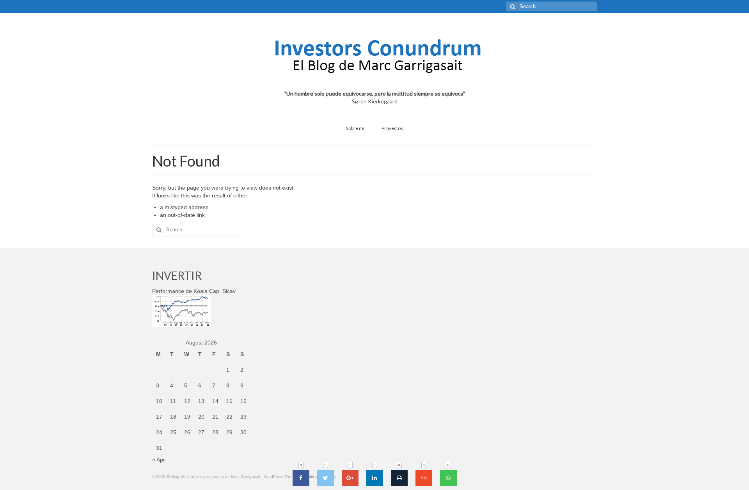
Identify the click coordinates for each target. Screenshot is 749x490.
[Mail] (423, 478)
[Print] (399, 478)
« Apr (158, 459)
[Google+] (350, 478)
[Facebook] (301, 478)
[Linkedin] (374, 478)
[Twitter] (325, 478)
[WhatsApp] (448, 478)
